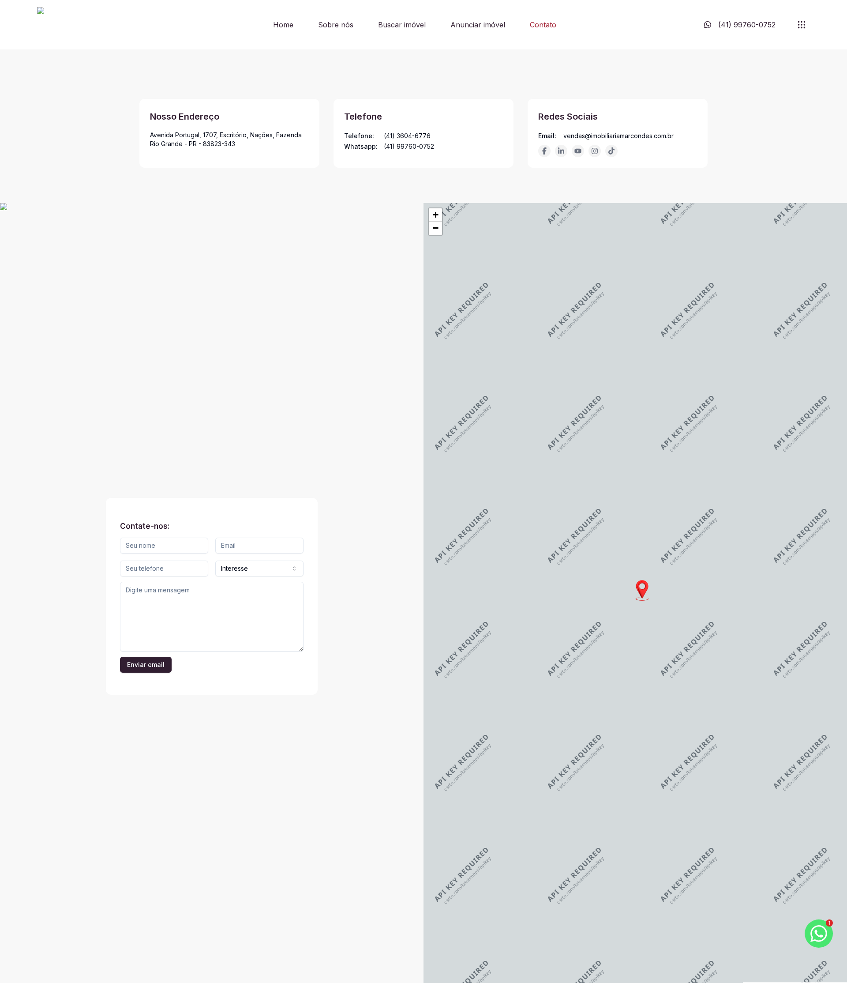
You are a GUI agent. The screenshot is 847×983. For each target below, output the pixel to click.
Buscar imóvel (402, 24)
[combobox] (259, 568)
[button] (642, 590)
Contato (543, 24)
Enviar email (146, 664)
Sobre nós (335, 24)
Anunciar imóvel (477, 24)
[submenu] (801, 24)
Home (283, 24)
